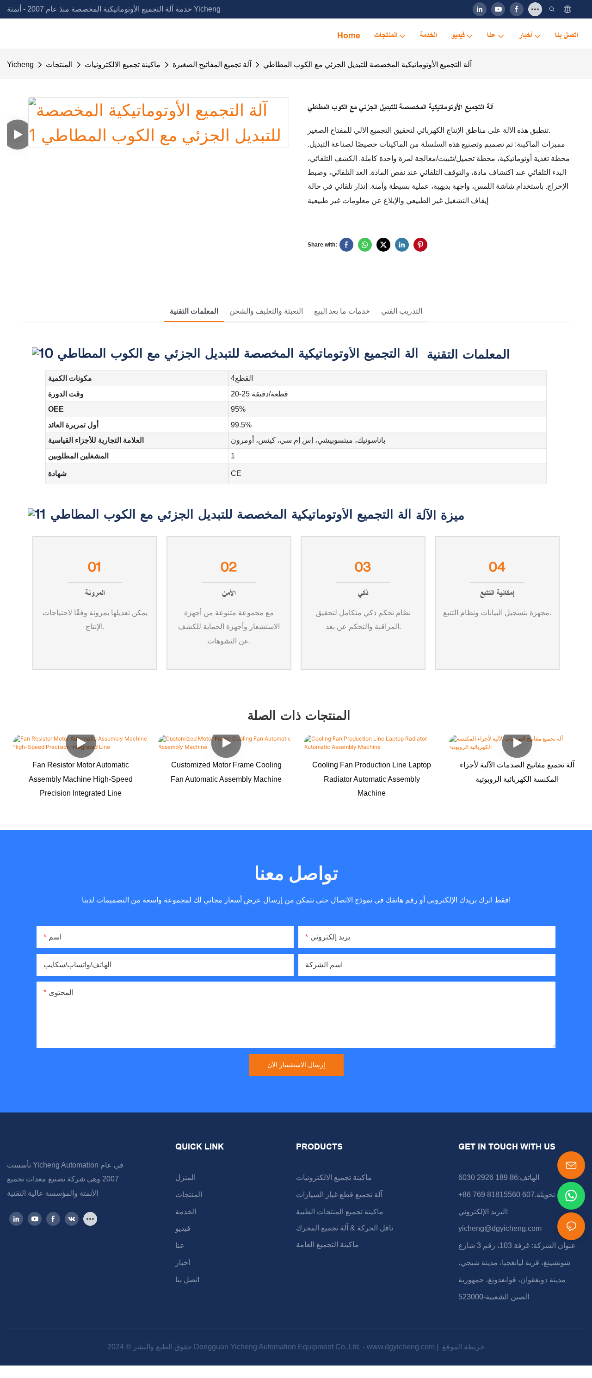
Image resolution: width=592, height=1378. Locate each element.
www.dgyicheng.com (402, 1347)
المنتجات (59, 64)
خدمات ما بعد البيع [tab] (342, 311)
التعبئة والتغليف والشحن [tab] (266, 311)
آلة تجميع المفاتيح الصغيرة (212, 64)
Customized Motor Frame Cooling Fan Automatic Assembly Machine (226, 772)
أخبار (182, 1263)
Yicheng (20, 64)
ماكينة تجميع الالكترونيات (122, 64)
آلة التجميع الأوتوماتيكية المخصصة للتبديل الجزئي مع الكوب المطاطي (367, 64)
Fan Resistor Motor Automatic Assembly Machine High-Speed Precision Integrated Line (81, 779)
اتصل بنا (187, 1280)
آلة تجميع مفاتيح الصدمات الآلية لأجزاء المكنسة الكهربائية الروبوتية (517, 772)
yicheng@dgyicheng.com (500, 1228)
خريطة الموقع (462, 1347)
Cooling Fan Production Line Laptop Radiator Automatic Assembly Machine (371, 779)
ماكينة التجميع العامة (327, 1244)
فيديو (183, 1228)
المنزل (185, 1177)
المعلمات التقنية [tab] (194, 311)
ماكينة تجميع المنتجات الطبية (339, 1212)
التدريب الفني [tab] (401, 311)
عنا (180, 1245)
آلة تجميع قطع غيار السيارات (339, 1195)
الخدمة (185, 1212)
